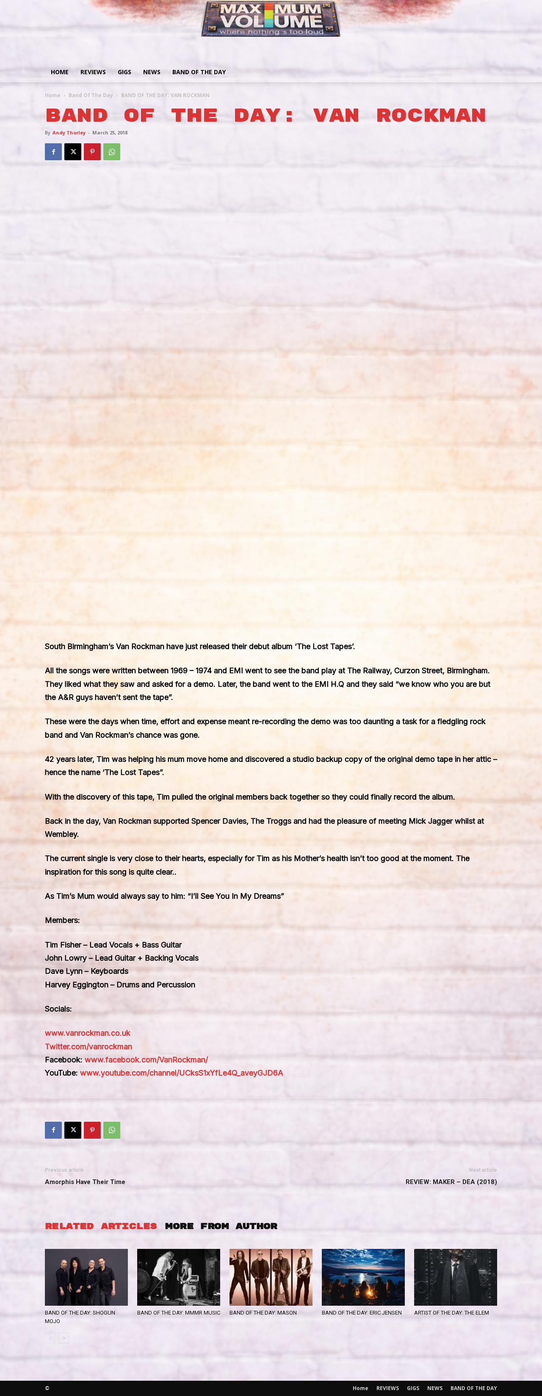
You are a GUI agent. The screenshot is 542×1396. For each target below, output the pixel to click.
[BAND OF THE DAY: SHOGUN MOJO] (86, 1277)
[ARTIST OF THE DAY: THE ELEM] (455, 1277)
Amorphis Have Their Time (85, 1182)
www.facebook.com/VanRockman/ (146, 1059)
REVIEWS (93, 72)
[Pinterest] (92, 151)
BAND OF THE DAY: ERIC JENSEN (362, 1313)
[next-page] (63, 1338)
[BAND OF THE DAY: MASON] (271, 1277)
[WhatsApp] (111, 151)
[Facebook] (53, 151)
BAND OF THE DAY (199, 72)
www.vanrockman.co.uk (87, 1032)
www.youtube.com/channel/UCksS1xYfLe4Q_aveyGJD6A (181, 1072)
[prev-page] (50, 1338)
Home (60, 72)
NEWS (151, 72)
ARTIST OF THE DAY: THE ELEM (451, 1313)
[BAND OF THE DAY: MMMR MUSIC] (178, 1277)
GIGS (124, 72)
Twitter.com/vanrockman (88, 1046)
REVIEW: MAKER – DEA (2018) (451, 1182)
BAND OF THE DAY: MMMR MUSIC (178, 1313)
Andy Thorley (69, 132)
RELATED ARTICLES (101, 1226)
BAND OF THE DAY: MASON (263, 1313)
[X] (72, 151)
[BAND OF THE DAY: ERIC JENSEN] (363, 1277)
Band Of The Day (91, 95)
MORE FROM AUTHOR (221, 1226)
